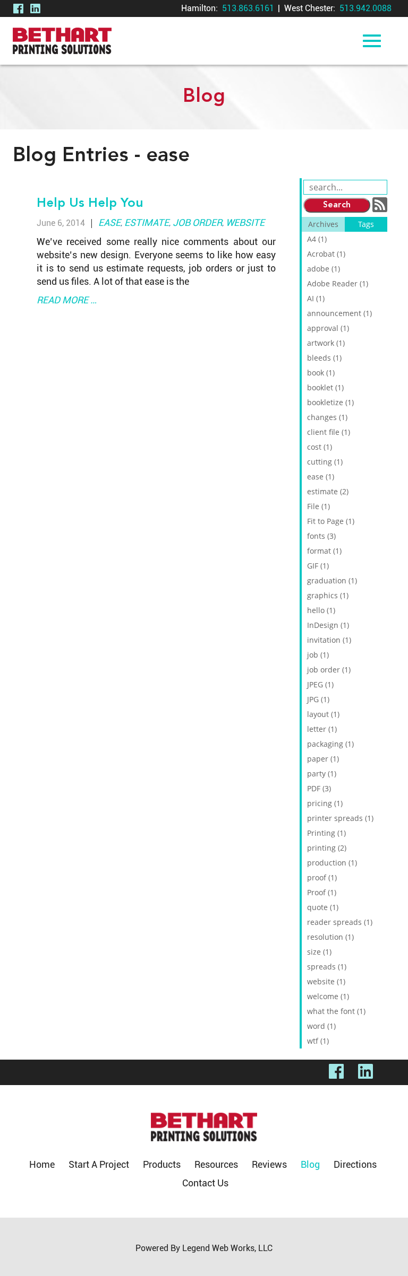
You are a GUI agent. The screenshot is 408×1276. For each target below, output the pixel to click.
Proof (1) (321, 892)
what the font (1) (336, 1011)
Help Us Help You (90, 203)
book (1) (321, 373)
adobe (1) (323, 269)
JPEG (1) (320, 684)
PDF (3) (319, 788)
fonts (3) (321, 536)
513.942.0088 (365, 8)
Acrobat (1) (326, 254)
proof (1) (322, 877)
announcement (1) (339, 313)
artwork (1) (326, 343)
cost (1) (319, 447)
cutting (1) (325, 462)
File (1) (318, 506)
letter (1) (322, 729)
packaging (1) (330, 744)
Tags (366, 224)
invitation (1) (329, 640)
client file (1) (328, 432)
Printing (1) (326, 833)
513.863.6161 (248, 8)
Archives (323, 224)
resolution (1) (330, 937)
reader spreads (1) (339, 922)
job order (197, 222)
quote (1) (322, 907)
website (245, 222)
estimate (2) (327, 491)
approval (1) (328, 328)
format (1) (324, 551)
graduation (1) (332, 580)
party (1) (321, 773)
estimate (146, 222)
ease (109, 222)
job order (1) (329, 670)
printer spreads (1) (340, 818)
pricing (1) (325, 803)
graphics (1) (327, 595)
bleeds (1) (324, 358)
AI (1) (316, 298)
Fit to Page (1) (330, 521)
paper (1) (323, 759)
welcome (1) (328, 996)
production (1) (332, 863)
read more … (67, 299)
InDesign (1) (328, 625)
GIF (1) (318, 566)
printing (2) (326, 848)
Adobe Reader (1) (337, 283)
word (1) (321, 1026)
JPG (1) (318, 699)
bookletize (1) (330, 402)
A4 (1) (317, 239)
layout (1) (323, 714)
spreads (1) (326, 967)
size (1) (319, 952)
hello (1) (321, 610)
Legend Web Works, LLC (227, 1248)
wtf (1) (318, 1041)
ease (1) (320, 476)
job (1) (318, 655)
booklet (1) (325, 387)
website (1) (326, 981)
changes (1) (327, 417)
